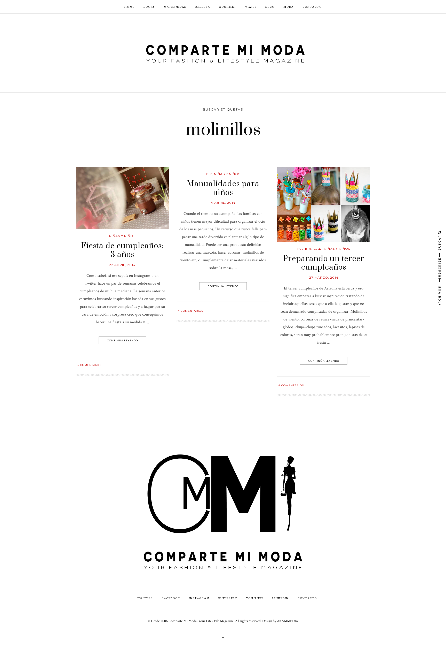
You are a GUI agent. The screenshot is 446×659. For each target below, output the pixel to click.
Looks (149, 7)
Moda (288, 7)
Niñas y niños (122, 236)
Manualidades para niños (223, 188)
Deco (270, 7)
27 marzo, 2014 (323, 277)
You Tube (255, 598)
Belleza (202, 7)
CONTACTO (312, 7)
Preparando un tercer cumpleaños (323, 263)
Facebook (171, 598)
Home (129, 7)
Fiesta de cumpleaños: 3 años (122, 250)
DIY (209, 174)
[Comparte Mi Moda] (223, 52)
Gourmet (227, 7)
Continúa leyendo (122, 340)
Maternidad (175, 7)
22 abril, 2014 (122, 265)
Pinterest (227, 598)
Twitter (145, 598)
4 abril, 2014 (223, 203)
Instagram (199, 598)
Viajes (251, 7)
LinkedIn (280, 598)
